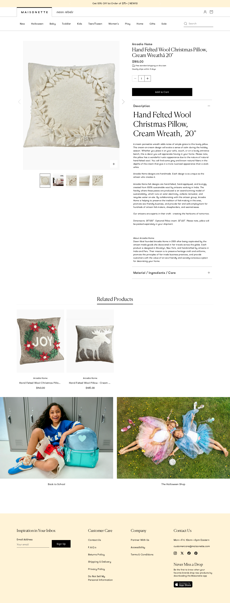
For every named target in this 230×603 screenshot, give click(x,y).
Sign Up (61, 543)
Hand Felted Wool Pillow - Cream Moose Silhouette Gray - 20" (91, 382)
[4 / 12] (84, 181)
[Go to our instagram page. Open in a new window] (175, 553)
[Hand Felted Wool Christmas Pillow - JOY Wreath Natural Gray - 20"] (40, 341)
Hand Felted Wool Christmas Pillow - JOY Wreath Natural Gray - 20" (41, 382)
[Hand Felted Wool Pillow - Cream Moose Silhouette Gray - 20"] (90, 341)
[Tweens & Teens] (65, 12)
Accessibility (138, 547)
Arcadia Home (142, 44)
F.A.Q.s (92, 547)
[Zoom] (114, 164)
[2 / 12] (58, 181)
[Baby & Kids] (34, 12)
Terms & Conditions (142, 554)
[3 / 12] (71, 181)
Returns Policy (96, 554)
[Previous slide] (70, 3)
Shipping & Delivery (99, 561)
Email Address (25, 539)
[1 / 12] (45, 181)
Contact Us (94, 539)
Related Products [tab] (115, 299)
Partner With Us (140, 539)
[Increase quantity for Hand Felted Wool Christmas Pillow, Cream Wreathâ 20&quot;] (148, 78)
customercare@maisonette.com (192, 546)
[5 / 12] (97, 181)
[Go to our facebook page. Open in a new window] (189, 553)
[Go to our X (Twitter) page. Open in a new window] (182, 553)
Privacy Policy (96, 569)
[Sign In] (205, 12)
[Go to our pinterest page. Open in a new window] (195, 553)
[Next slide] (160, 3)
